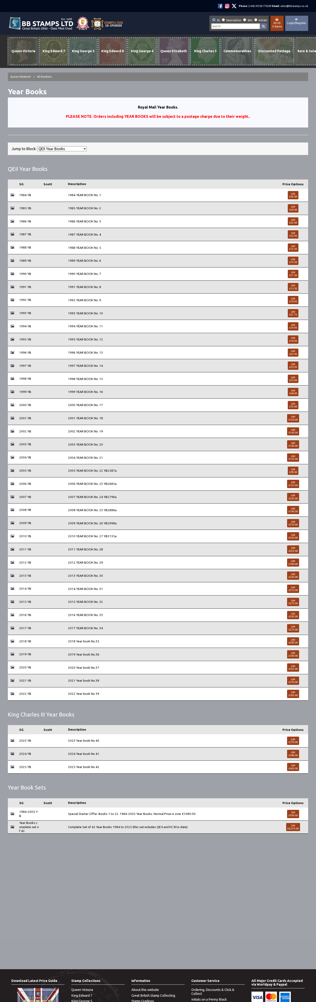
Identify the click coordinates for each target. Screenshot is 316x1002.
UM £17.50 (293, 273)
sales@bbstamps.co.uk (294, 6)
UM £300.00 (293, 562)
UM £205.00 (293, 497)
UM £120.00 (293, 418)
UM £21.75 (293, 313)
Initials (263, 20)
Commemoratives (237, 51)
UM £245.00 (293, 575)
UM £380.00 (293, 753)
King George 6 (142, 51)
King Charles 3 (205, 51)
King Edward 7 (54, 51)
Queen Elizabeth (173, 51)
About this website (145, 990)
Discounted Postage (274, 51)
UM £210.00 (293, 523)
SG (218, 20)
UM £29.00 (293, 208)
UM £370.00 (293, 680)
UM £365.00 (293, 693)
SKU (250, 20)
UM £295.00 (293, 615)
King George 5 (83, 51)
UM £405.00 (293, 767)
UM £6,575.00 (293, 827)
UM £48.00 (293, 392)
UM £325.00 (293, 667)
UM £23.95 (293, 352)
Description (233, 20)
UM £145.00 (293, 431)
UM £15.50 (293, 287)
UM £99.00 (293, 471)
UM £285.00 (293, 641)
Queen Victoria (23, 51)
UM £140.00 (293, 510)
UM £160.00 (293, 444)
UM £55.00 (293, 405)
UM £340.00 (293, 654)
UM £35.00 (293, 379)
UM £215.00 (293, 589)
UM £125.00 (293, 457)
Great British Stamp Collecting (153, 995)
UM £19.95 (293, 326)
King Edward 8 (112, 51)
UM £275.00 (293, 602)
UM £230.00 (293, 536)
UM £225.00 (293, 549)
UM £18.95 (293, 300)
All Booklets (44, 76)
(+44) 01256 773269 (259, 6)
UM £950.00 (293, 814)
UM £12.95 (293, 234)
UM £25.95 (293, 365)
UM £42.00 (293, 195)
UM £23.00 (293, 221)
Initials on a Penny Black (209, 999)
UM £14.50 (293, 261)
